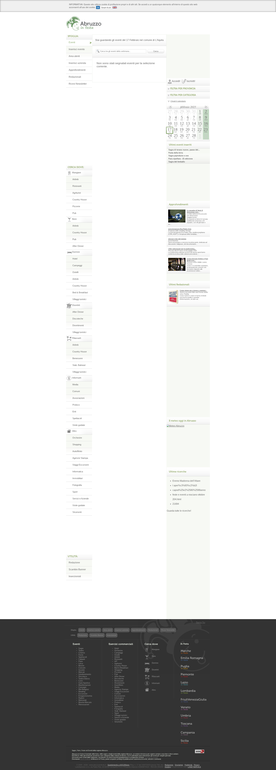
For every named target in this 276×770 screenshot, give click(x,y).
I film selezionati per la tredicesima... (182, 249)
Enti (74, 411)
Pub (74, 213)
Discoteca (82, 676)
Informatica (77, 471)
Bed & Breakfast (80, 292)
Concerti (81, 668)
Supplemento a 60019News (118, 765)
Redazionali (75, 77)
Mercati (81, 672)
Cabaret (81, 659)
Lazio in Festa (193, 684)
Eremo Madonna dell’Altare (186, 481)
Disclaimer (179, 765)
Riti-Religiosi (83, 689)
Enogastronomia (85, 696)
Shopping (76, 444)
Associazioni (78, 398)
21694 (175, 504)
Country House (79, 199)
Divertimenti (78, 325)
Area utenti (74, 56)
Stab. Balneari (79, 365)
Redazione (74, 562)
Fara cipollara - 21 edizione (180, 159)
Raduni (81, 698)
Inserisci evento (77, 49)
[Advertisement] (188, 52)
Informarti (156, 683)
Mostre (81, 666)
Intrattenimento (84, 674)
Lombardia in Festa (193, 692)
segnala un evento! (151, 757)
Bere (154, 656)
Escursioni (82, 694)
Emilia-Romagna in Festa (193, 659)
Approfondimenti (77, 70)
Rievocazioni (83, 704)
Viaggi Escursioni (80, 465)
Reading (81, 691)
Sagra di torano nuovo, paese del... (184, 150)
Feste (80, 655)
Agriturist (76, 193)
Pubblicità (188, 765)
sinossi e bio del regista (177, 239)
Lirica (80, 663)
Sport (74, 492)
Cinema (81, 653)
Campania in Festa (193, 733)
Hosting (168, 767)
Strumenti (77, 512)
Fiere (80, 661)
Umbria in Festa (193, 717)
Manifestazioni (84, 685)
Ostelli (75, 272)
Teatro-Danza (84, 679)
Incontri (81, 670)
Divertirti (155, 670)
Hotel (74, 258)
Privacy (197, 765)
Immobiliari (77, 478)
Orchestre (77, 437)
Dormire (155, 663)
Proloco (76, 405)
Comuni (76, 391)
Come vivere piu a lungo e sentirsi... (193, 290)
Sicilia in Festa (193, 741)
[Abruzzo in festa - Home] (85, 23)
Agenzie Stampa (80, 458)
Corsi (80, 681)
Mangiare (155, 649)
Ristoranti (76, 186)
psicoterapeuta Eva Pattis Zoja (179, 229)
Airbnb (75, 179)
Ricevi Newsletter (78, 84)
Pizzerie (76, 206)
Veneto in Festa (193, 709)
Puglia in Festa (193, 668)
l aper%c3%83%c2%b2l (184, 485)
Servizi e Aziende (80, 498)
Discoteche (77, 318)
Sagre (80, 648)
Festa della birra (175, 153)
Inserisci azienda (77, 63)
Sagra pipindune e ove (178, 156)
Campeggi (77, 265)
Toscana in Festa (193, 725)
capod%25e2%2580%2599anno (189, 490)
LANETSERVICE (194, 767)
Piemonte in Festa (193, 676)
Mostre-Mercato (85, 702)
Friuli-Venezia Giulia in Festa (193, 700)
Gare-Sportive (84, 683)
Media (75, 384)
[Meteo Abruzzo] (175, 426)
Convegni (82, 687)
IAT (115, 661)
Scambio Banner (77, 569)
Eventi (72, 42)
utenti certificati (85, 759)
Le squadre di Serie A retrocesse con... (195, 211)
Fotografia (77, 485)
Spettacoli (77, 418)
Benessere (77, 358)
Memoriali (82, 700)
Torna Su (200, 622)
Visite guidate (78, 425)
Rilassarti (156, 676)
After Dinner (78, 246)
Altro (154, 690)
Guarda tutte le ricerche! (179, 511)
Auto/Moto (77, 451)
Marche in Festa (193, 651)
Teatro (81, 650)
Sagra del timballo (176, 162)
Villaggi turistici (79, 299)
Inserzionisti (75, 576)
